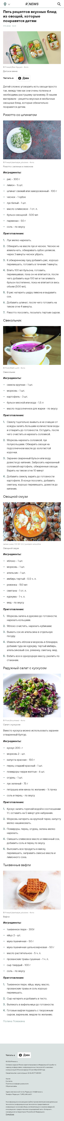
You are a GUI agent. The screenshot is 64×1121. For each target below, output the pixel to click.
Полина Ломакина (14, 1021)
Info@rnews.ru (38, 1092)
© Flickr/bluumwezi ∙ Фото (14, 720)
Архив (8, 1079)
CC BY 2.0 (19, 544)
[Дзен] (23, 78)
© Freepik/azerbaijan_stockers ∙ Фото (18, 162)
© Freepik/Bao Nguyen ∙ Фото (15, 67)
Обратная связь (11, 1086)
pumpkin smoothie (33, 544)
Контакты (9, 1081)
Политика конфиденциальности (17, 1084)
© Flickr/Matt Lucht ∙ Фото (14, 368)
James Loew (8, 544)
